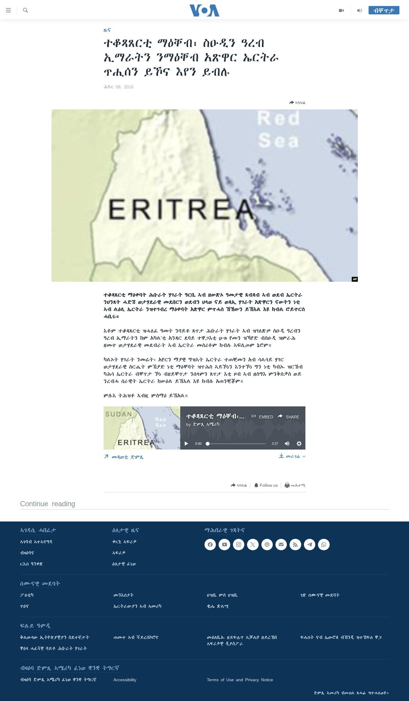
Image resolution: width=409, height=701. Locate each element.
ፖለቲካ (27, 595)
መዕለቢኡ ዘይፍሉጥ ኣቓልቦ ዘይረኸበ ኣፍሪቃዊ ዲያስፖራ (242, 640)
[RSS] (295, 544)
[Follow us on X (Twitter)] (252, 544)
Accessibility (124, 679)
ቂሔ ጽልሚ (218, 606)
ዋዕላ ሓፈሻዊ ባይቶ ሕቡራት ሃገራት (53, 648)
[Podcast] (267, 544)
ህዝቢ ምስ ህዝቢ (222, 595)
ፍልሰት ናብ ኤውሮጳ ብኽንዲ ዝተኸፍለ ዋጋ (340, 637)
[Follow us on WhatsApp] (323, 544)
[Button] (297, 102)
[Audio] (360, 10)
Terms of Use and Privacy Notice (240, 679)
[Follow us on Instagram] (238, 544)
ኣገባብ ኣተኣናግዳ (36, 542)
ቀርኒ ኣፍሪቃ (124, 542)
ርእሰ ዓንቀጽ (31, 564)
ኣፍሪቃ (118, 553)
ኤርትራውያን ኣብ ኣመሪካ (137, 606)
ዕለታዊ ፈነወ (124, 564)
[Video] (341, 10)
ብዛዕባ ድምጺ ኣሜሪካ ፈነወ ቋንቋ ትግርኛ (58, 679)
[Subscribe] (281, 544)
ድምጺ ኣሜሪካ (206, 424)
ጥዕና (24, 606)
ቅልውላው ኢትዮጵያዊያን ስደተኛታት (54, 637)
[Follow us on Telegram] (309, 544)
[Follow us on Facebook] (210, 544)
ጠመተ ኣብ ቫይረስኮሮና (135, 637)
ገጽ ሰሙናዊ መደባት (320, 595)
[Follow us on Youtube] (224, 544)
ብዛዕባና (27, 553)
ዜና (107, 30)
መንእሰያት (123, 595)
